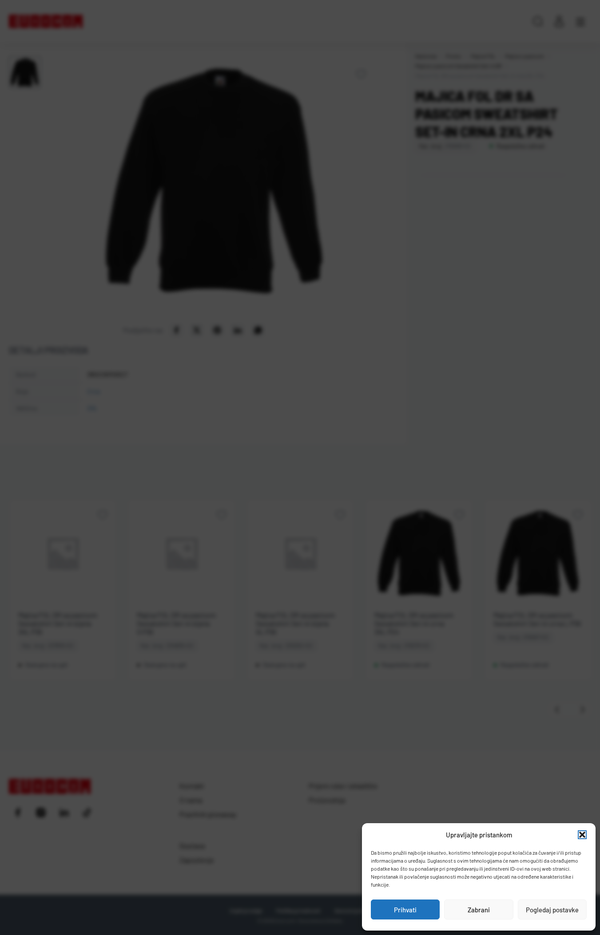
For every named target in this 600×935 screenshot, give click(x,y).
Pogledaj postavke (552, 910)
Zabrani (479, 910)
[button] (582, 834)
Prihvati (405, 910)
